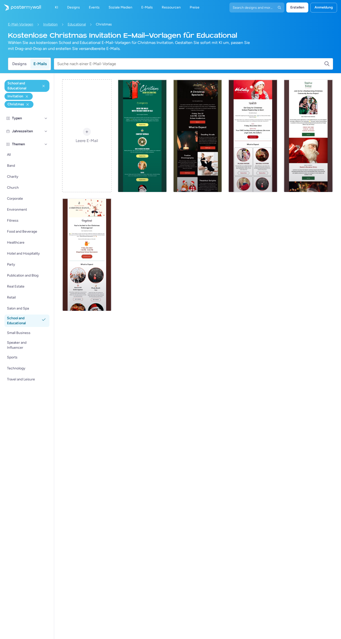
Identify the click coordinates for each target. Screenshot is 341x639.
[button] (46, 118)
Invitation (50, 24)
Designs (19, 63)
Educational (77, 24)
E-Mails (40, 63)
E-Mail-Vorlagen (20, 24)
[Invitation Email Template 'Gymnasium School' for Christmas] (87, 254)
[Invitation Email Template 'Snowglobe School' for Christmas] (197, 135)
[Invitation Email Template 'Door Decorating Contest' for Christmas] (142, 135)
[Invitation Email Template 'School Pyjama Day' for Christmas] (253, 135)
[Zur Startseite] (20, 7)
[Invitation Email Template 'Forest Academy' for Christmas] (308, 135)
